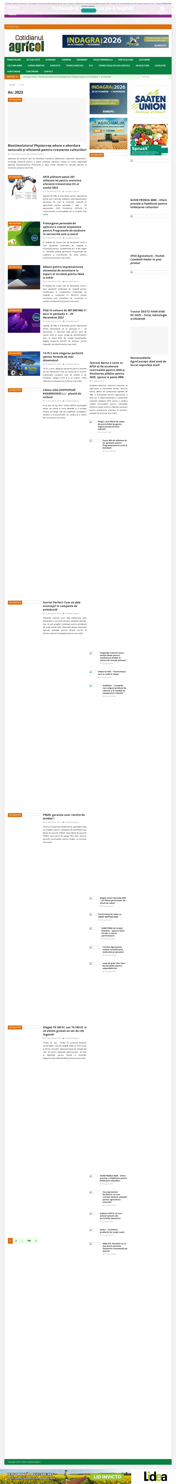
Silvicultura (142, 65)
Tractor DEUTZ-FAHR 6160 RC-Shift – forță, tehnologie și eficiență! (148, 315)
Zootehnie (144, 59)
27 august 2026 (110, 1205)
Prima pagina (14, 59)
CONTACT (48, 71)
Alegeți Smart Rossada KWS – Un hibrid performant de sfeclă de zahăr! (113, 900)
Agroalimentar (36, 65)
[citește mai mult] (25, 167)
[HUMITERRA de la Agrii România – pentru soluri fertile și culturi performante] (94, 931)
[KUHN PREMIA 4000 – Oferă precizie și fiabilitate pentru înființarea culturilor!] (94, 1179)
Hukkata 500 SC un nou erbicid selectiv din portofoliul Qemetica (111, 1215)
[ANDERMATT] (149, 153)
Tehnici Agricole (74, 65)
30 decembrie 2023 (53, 237)
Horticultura (125, 59)
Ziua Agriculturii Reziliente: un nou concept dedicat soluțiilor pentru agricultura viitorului (115, 1197)
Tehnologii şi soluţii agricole (114, 65)
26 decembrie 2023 (53, 613)
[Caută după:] (154, 76)
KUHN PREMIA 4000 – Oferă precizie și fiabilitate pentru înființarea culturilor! (113, 1178)
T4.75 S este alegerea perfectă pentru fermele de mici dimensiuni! (63, 357)
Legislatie (160, 65)
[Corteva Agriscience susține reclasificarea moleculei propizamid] (95, 949)
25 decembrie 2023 (53, 822)
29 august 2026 (110, 696)
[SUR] (149, 115)
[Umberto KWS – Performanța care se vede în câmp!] (93, 674)
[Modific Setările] (172, 7)
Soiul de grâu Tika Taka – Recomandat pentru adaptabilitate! (114, 965)
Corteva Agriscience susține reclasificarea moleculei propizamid (113, 949)
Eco (91, 65)
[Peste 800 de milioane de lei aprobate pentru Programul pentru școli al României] (95, 542)
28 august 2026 (109, 939)
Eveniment (82, 59)
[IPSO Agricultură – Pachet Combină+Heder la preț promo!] (149, 234)
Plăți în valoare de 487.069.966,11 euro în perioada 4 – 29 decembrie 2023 (64, 314)
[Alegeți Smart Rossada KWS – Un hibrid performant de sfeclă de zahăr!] (94, 901)
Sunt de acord (88, 10)
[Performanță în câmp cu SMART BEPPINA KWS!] (93, 917)
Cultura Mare (14, 65)
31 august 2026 (98, 381)
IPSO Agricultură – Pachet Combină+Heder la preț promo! (147, 259)
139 (29, 1240)
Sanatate (55, 65)
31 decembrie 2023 (18, 154)
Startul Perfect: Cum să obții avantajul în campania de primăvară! (61, 606)
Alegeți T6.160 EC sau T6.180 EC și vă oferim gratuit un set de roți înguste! (64, 1031)
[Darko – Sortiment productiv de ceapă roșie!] (94, 1232)
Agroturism (13, 71)
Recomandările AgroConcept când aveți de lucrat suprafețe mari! (148, 361)
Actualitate (33, 59)
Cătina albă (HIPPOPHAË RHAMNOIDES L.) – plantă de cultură (62, 393)
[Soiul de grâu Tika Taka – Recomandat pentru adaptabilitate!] (95, 1065)
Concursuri (32, 71)
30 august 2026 (105, 432)
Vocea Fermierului (103, 59)
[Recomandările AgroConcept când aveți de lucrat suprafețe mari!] (149, 340)
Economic (51, 59)
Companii (66, 59)
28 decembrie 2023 (53, 364)
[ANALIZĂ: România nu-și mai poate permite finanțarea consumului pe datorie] (95, 1345)
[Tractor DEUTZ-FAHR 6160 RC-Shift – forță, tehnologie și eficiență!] (149, 289)
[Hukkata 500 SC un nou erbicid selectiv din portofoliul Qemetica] (94, 1216)
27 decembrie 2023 (53, 401)
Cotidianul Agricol (36, 154)
